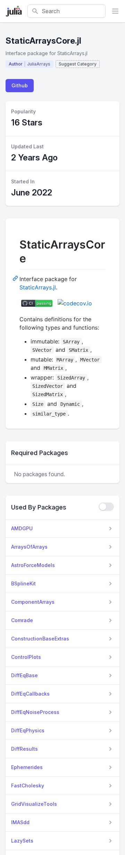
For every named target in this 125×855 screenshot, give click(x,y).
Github (19, 85)
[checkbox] (106, 507)
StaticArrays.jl (37, 287)
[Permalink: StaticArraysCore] (15, 278)
